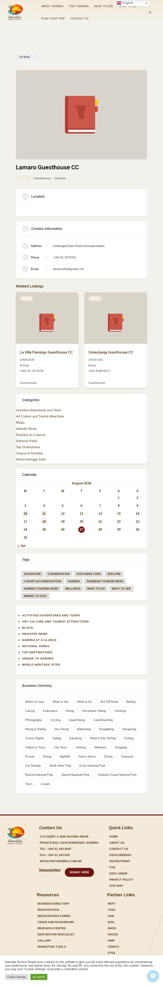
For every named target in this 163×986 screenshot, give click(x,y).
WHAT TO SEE (103, 6)
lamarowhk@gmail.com (68, 269)
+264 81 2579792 (64, 257)
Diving (108, 756)
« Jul (21, 545)
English (127, 3)
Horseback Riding (94, 710)
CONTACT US (79, 18)
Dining (47, 756)
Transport (127, 756)
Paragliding (106, 729)
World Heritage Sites (31, 459)
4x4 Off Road (109, 701)
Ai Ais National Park (92, 765)
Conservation (59, 573)
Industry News (26, 428)
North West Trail (60, 765)
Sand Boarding (103, 720)
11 (44, 513)
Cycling (55, 720)
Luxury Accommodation (42, 581)
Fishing (129, 738)
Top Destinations (28, 447)
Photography (33, 720)
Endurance (50, 710)
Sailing (56, 738)
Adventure (32, 573)
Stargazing (129, 729)
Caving (30, 710)
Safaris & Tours (35, 747)
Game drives (87, 756)
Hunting (81, 747)
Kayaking (75, 738)
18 (44, 521)
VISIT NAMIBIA (78, 6)
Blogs (20, 422)
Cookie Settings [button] (16, 976)
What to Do (96, 588)
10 (25, 513)
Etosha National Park (39, 774)
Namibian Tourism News (105, 581)
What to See (121, 588)
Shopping (121, 747)
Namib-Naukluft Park (75, 774)
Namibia (74, 581)
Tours (29, 784)
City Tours (60, 747)
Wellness (72, 588)
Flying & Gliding (35, 729)
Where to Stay (35, 596)
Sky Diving (61, 729)
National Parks (26, 441)
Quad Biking (77, 720)
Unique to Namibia (29, 453)
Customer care (88, 573)
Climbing (120, 710)
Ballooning (84, 729)
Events (30, 756)
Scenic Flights (34, 738)
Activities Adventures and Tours (38, 410)
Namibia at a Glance (31, 435)
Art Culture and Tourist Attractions (40, 416)
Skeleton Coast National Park (117, 774)
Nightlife (65, 756)
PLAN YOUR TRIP (53, 18)
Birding (130, 701)
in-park (45, 784)
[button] (79, 872)
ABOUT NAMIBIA (52, 6)
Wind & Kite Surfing (103, 738)
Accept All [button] (39, 976)
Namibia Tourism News (41, 588)
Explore (114, 573)
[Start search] (149, 12)
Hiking (70, 710)
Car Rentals (33, 765)
